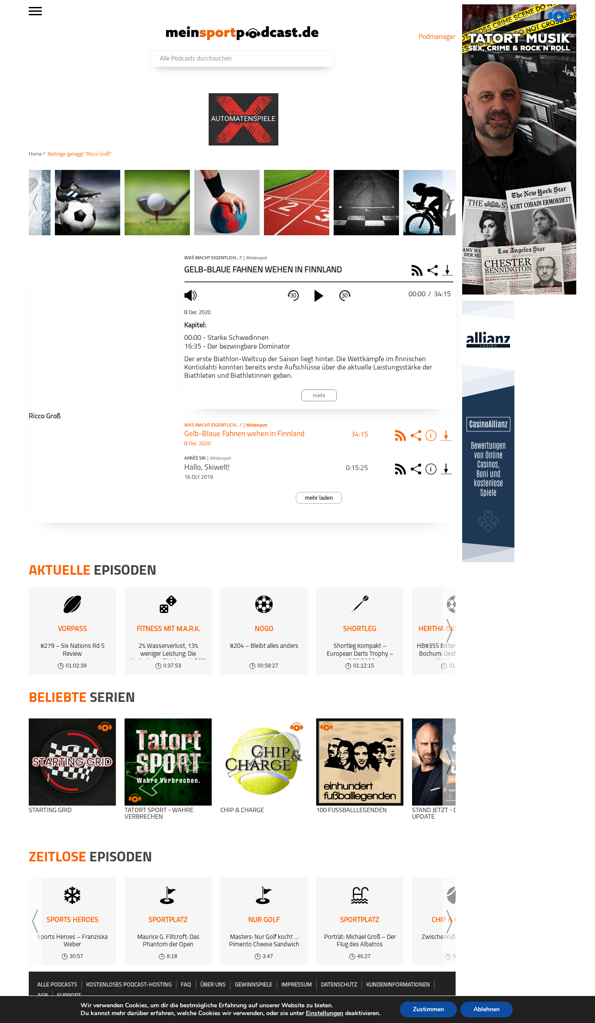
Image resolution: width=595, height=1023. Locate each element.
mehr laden (319, 498)
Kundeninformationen (398, 985)
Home (35, 154)
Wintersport (256, 258)
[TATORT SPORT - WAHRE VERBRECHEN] (168, 762)
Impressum (296, 985)
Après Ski (195, 459)
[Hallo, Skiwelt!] (446, 469)
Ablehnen (486, 1009)
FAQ (186, 985)
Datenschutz (339, 985)
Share (433, 270)
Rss (402, 435)
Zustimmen (428, 1009)
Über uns (213, 985)
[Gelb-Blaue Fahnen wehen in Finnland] (446, 435)
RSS (418, 270)
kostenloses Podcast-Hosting (129, 985)
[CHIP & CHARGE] (264, 762)
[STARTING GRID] (72, 762)
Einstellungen (324, 1013)
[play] (319, 296)
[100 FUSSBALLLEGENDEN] (359, 762)
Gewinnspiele (253, 985)
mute (191, 295)
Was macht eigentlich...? (213, 258)
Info (432, 435)
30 (293, 295)
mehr (319, 395)
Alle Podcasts (57, 985)
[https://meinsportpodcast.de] (242, 38)
